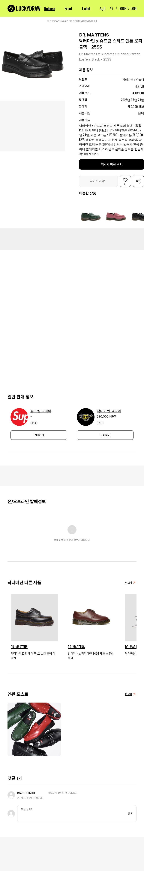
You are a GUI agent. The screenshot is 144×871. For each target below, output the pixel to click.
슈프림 (140, 80)
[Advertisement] (72, 238)
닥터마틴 (128, 80)
